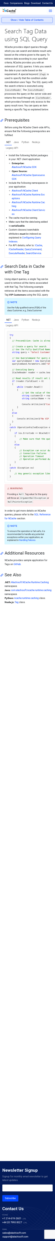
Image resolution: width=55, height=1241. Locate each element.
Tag (16, 602)
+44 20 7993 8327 (12, 1222)
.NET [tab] (8, 142)
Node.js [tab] (36, 142)
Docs (6, 3)
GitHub (17, 564)
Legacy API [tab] (12, 148)
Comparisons (16, 3)
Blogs (27, 3)
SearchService (33, 253)
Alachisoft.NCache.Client (25, 190)
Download (36, 3)
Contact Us (47, 3)
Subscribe (10, 1198)
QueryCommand (33, 249)
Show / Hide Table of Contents (27, 20)
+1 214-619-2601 (11, 1218)
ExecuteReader (17, 253)
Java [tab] (16, 142)
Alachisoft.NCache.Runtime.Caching (30, 582)
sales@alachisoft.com (14, 1232)
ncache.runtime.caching (26, 598)
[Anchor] (2, 120)
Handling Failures (27, 540)
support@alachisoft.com (15, 1236)
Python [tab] (25, 142)
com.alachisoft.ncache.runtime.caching (31, 590)
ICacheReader (16, 249)
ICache (38, 245)
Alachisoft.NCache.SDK (24, 167)
